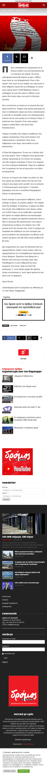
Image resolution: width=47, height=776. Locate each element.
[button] (3, 5)
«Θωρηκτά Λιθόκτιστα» (23, 376)
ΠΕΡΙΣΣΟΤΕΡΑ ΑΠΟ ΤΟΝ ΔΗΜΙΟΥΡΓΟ (22, 371)
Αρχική (3, 10)
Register (5, 662)
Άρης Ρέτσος (13, 325)
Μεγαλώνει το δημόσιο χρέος (26, 428)
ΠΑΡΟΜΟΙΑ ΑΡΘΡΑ (12, 369)
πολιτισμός (5, 381)
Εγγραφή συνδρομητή (9, 603)
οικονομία (5, 422)
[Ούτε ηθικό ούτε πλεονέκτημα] (7, 585)
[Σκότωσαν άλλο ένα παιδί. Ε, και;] (7, 409)
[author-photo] (23, 355)
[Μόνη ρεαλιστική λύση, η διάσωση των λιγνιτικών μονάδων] (7, 554)
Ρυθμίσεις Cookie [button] (9, 771)
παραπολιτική (21, 10)
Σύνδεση (5, 600)
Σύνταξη (24, 359)
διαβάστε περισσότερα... (23, 739)
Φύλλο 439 (23, 325)
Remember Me (9, 653)
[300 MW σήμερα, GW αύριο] (23, 523)
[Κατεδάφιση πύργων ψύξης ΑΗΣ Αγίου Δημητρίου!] (7, 575)
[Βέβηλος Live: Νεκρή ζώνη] (7, 389)
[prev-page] (3, 438)
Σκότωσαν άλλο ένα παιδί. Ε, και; (27, 407)
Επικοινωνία (6, 596)
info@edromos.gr (13, 625)
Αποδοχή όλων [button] (23, 771)
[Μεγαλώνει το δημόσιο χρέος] (7, 430)
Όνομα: (5, 487)
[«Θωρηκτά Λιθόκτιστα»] (7, 378)
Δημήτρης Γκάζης (7, 539)
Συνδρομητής (6, 606)
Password (5, 646)
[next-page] (7, 438)
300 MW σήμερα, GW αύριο (17, 537)
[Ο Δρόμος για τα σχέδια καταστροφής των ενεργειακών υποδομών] (7, 565)
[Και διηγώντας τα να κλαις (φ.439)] (7, 399)
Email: (5, 493)
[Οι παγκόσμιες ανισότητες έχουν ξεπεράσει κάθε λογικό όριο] (7, 420)
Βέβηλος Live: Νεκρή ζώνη (25, 386)
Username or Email (8, 639)
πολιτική (11, 10)
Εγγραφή (6, 499)
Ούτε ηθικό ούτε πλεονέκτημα (27, 583)
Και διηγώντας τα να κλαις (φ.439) (28, 397)
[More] (32, 58)
